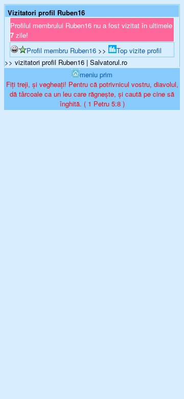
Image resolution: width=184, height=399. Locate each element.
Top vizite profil (139, 50)
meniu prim (96, 74)
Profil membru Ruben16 (61, 50)
